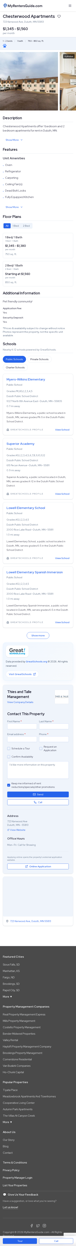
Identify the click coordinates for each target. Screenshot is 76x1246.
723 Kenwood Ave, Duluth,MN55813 (30, 921)
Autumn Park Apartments (17, 1109)
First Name (14, 721)
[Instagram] (44, 1225)
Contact (8, 1153)
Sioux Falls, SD (11, 964)
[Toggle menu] (70, 5)
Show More (12, 139)
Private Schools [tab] (39, 359)
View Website (17, 829)
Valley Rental (10, 1040)
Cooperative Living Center (19, 1103)
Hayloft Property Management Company (27, 1046)
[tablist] (18, 226)
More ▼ (7, 996)
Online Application (40, 866)
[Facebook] (31, 1225)
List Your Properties (15, 1185)
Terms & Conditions (15, 1162)
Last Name (46, 721)
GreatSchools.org (36, 661)
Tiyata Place (10, 1090)
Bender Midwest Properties (19, 1034)
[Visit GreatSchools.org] (17, 651)
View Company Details (20, 702)
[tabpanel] (38, 259)
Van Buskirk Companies (16, 1066)
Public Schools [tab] (14, 359)
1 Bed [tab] (16, 225)
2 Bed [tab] (26, 225)
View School (62, 429)
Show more (38, 635)
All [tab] (7, 225)
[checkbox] (8, 748)
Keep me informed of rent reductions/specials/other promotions (33, 785)
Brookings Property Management (22, 1053)
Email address (16, 734)
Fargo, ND (9, 977)
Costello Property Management (21, 1027)
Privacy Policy (11, 1170)
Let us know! (10, 1207)
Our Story (8, 1140)
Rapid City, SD (11, 990)
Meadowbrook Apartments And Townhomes (29, 1096)
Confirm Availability (22, 756)
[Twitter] (38, 1225)
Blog (5, 1146)
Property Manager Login (17, 1178)
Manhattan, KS (11, 971)
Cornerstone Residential (17, 1059)
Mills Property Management (19, 1021)
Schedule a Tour (20, 748)
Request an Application (50, 748)
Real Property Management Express (24, 1014)
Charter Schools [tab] (15, 367)
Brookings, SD (11, 984)
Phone (43, 734)
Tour (20, 1241)
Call (56, 1241)
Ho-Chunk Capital (13, 1072)
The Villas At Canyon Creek (19, 1116)
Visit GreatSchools (20, 674)
